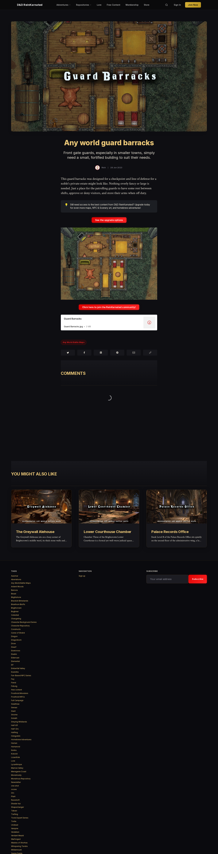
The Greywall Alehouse (35, 532)
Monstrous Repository (21, 779)
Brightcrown (16, 608)
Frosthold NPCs (18, 697)
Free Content (113, 5)
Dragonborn (16, 640)
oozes (14, 789)
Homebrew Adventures (21, 739)
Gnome (14, 714)
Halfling (14, 732)
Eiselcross (15, 650)
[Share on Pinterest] (117, 353)
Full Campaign (17, 700)
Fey (12, 679)
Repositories (82, 5)
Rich (104, 167)
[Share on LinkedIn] (101, 353)
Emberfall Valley (18, 668)
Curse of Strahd (18, 633)
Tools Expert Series (19, 818)
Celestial (15, 615)
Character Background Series (24, 622)
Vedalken (15, 832)
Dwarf (13, 647)
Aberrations (16, 579)
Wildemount (16, 850)
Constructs (16, 629)
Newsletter (16, 782)
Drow (13, 643)
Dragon (14, 636)
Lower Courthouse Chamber (107, 532)
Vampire (14, 828)
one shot (15, 786)
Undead (14, 825)
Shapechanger (17, 807)
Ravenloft (15, 800)
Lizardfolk (15, 757)
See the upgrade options (109, 220)
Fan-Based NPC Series (21, 675)
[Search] (166, 4)
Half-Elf (14, 725)
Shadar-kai (16, 803)
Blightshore (16, 597)
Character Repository (20, 626)
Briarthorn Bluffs (18, 604)
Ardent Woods (17, 586)
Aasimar (14, 576)
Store (146, 5)
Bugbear (15, 611)
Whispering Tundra (19, 846)
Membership (132, 5)
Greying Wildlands (19, 722)
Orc (12, 793)
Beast (13, 594)
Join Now (193, 5)
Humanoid (15, 747)
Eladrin (14, 654)
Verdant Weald (17, 835)
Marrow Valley (17, 768)
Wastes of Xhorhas (19, 843)
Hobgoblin (15, 736)
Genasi (14, 707)
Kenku (14, 750)
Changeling (16, 618)
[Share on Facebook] (84, 353)
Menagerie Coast (18, 771)
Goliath (14, 718)
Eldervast (15, 658)
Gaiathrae (15, 704)
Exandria (15, 672)
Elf (12, 665)
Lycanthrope (16, 764)
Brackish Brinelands (19, 601)
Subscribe (197, 579)
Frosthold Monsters (19, 693)
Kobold (14, 754)
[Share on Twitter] (68, 353)
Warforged (15, 839)
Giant (13, 711)
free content (16, 690)
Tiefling (14, 814)
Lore (99, 5)
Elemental (15, 661)
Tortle (13, 821)
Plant (13, 796)
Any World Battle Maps (74, 342)
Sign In (177, 5)
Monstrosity (16, 775)
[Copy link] (150, 353)
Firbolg (14, 686)
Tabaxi (14, 811)
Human (14, 743)
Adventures (62, 5)
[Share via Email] (134, 353)
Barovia (14, 590)
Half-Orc (15, 729)
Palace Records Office (170, 532)
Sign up (82, 576)
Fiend (13, 682)
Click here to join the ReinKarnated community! (109, 307)
